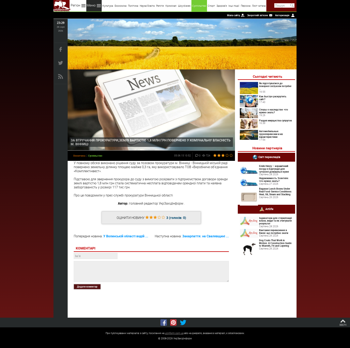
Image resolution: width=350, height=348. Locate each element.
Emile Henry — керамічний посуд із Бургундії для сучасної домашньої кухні (274, 168)
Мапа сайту (233, 15)
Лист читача (259, 5)
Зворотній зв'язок (257, 15)
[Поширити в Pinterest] (173, 322)
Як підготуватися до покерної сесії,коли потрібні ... (275, 86)
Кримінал (170, 5)
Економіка (120, 5)
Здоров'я (222, 5)
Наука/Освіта (147, 5)
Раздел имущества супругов (275, 120)
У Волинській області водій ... (125, 236)
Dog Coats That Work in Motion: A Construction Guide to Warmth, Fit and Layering (275, 243)
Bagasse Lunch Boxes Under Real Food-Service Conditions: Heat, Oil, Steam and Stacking (275, 191)
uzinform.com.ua (174, 333)
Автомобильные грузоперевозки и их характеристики (271, 133)
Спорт (211, 5)
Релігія (160, 5)
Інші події (233, 5)
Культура (107, 5)
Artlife (269, 209)
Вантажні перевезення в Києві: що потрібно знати (273, 231)
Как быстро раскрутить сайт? (272, 98)
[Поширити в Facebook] (163, 322)
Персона (245, 5)
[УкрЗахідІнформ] (61, 6)
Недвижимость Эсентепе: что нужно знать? (274, 179)
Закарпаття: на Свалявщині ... (205, 236)
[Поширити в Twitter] (183, 322)
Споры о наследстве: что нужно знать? (273, 111)
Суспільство (199, 5)
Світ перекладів (269, 157)
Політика (133, 5)
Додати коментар (87, 286)
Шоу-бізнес (184, 5)
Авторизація (282, 15)
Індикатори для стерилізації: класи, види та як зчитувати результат (275, 220)
